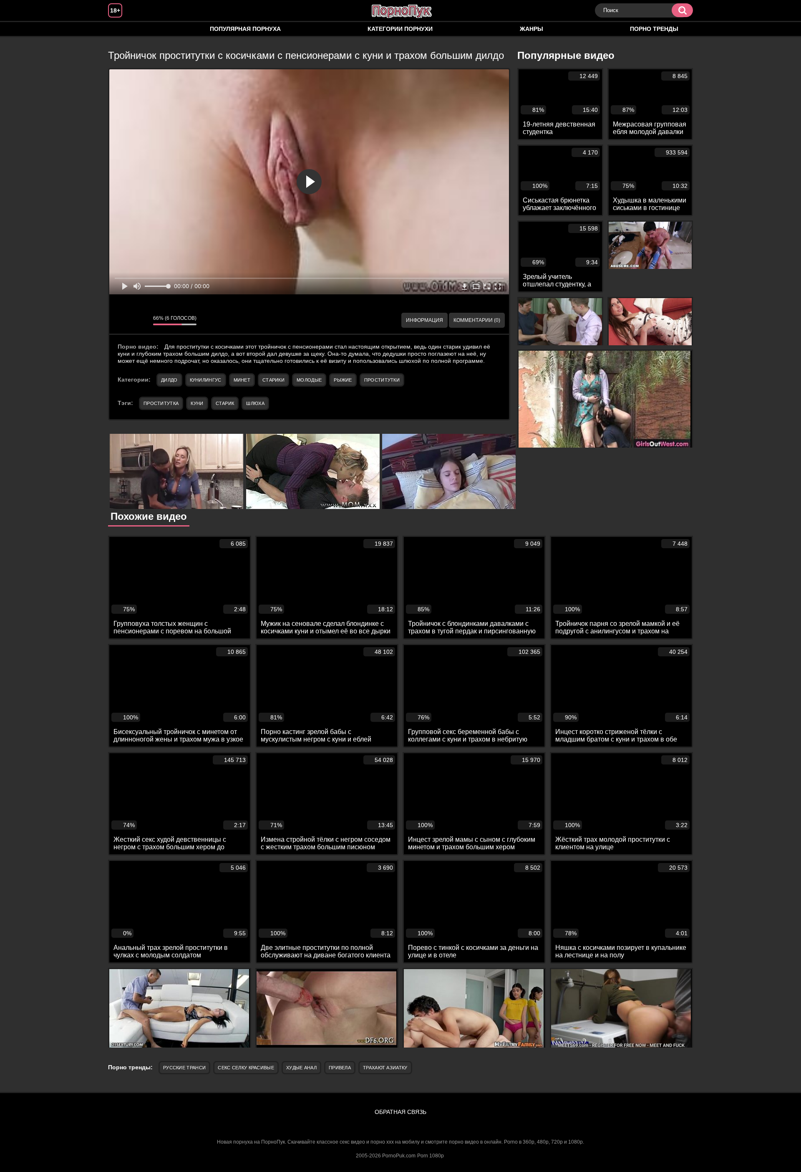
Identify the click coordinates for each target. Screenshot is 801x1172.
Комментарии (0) (476, 320)
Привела (340, 1067)
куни (197, 403)
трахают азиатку (385, 1067)
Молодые (309, 379)
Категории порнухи (400, 28)
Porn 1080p (430, 1156)
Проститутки (382, 379)
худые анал (301, 1067)
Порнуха (122, 29)
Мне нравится (121, 320)
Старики (273, 379)
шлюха (255, 403)
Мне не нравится (140, 320)
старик (225, 403)
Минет (242, 379)
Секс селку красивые (246, 1067)
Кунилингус (206, 379)
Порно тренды (654, 28)
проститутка (161, 403)
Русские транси (184, 1067)
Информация (424, 320)
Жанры (531, 28)
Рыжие (343, 379)
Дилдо (169, 379)
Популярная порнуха (245, 28)
